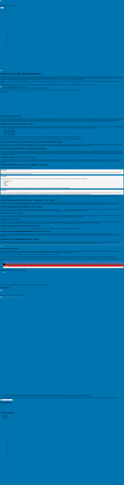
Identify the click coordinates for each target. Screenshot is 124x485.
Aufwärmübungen (9, 15)
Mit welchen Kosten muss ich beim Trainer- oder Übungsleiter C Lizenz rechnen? (20, 105)
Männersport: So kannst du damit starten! (11, 410)
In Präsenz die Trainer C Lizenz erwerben (15, 107)
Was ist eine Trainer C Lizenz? (9, 94)
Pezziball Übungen (15, 46)
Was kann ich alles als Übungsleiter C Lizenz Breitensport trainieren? (17, 98)
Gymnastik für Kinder (10, 18)
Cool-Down (8, 17)
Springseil (10, 32)
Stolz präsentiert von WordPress (14, 483)
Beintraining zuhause (10, 25)
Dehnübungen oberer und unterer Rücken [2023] (13, 408)
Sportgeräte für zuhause (10, 20)
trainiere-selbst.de (4, 3)
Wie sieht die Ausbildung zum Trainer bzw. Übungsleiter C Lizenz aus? (18, 100)
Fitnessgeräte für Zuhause (11, 47)
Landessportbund (61, 209)
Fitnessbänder (11, 39)
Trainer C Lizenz (9, 68)
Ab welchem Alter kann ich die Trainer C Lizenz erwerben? (15, 109)
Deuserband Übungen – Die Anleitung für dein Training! (19, 417)
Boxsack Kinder (9, 54)
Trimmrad (10, 33)
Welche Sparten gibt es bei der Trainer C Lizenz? (13, 95)
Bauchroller (8, 57)
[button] (5, 262)
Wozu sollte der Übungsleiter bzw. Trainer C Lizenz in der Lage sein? (21, 99)
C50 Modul (9, 104)
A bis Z (4, 19)
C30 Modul (9, 101)
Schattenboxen (9, 62)
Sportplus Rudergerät (10, 66)
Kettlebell (10, 40)
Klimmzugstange (11, 41)
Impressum (3, 282)
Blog (4, 10)
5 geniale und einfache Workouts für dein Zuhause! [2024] (15, 406)
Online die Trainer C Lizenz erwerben (14, 108)
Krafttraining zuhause (10, 22)
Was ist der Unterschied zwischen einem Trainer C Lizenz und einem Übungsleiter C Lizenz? (22, 97)
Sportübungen (8, 13)
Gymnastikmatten (9, 55)
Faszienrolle (10, 49)
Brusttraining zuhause (12, 28)
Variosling (10, 61)
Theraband (10, 36)
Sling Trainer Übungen (10, 60)
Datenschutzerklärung (10, 282)
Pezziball (10, 45)
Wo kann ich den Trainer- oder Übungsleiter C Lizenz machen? (16, 106)
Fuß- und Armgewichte (13, 42)
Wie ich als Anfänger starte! (11, 12)
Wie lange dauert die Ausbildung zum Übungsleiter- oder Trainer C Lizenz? (19, 111)
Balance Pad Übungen (10, 59)
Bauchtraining (11, 27)
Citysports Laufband (10, 64)
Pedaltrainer (10, 34)
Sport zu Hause (6, 11)
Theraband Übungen (15, 38)
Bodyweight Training (10, 24)
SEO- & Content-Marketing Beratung (32, 295)
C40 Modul (9, 102)
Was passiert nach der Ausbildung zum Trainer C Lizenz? (15, 112)
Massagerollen (11, 52)
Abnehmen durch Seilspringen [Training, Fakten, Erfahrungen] (20, 415)
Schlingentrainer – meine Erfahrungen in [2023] (13, 407)
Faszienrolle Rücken (15, 50)
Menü (2, 7)
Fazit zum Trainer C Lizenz (9, 113)
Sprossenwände (9, 53)
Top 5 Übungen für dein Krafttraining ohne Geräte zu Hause (15, 405)
